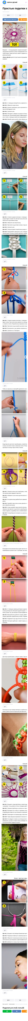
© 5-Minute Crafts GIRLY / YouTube (9, 97)
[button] (8, 15)
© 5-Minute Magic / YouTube (8, 315)
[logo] (10, 2)
